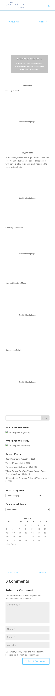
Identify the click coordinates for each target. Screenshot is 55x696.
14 (20, 532)
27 (13, 540)
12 (7, 532)
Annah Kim (21, 63)
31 (39, 540)
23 (32, 536)
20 (13, 536)
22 (26, 536)
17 (39, 532)
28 (20, 540)
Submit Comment (36, 661)
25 (45, 536)
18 (45, 532)
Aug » (13, 544)
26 (7, 540)
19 (7, 536)
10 (39, 529)
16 (32, 532)
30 (32, 540)
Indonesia (38, 63)
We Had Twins (12, 463)
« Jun (8, 544)
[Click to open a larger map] (18, 432)
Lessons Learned (20, 66)
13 (13, 532)
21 (20, 536)
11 (45, 529)
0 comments (34, 69)
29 (26, 540)
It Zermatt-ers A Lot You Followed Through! (25, 478)
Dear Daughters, (13, 459)
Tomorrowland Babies (15, 467)
